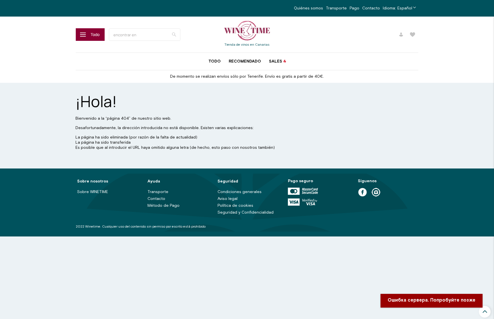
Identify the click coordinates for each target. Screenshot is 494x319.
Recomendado (245, 61)
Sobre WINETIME (92, 191)
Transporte (336, 8)
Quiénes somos (308, 8)
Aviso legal (228, 198)
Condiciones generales (240, 191)
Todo (214, 61)
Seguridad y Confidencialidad (246, 212)
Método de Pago (164, 205)
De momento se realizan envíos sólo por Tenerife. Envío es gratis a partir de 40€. (247, 76)
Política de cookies (235, 205)
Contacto (371, 8)
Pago (354, 8)
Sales (275, 61)
